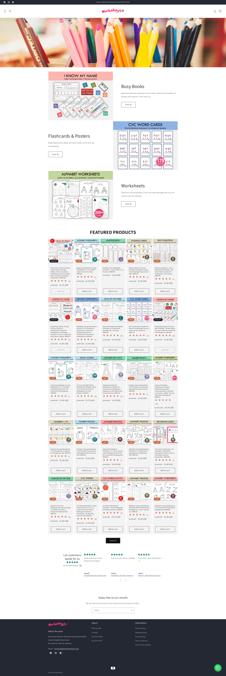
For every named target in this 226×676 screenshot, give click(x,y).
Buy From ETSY (97, 637)
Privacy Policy (140, 637)
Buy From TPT (97, 641)
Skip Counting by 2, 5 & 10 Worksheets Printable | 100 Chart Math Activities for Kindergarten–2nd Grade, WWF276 (164, 272)
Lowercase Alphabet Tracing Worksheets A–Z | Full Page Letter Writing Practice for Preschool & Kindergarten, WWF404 (60, 389)
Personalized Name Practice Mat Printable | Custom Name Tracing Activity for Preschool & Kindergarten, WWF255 (165, 329)
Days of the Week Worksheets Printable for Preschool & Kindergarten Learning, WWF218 (113, 329)
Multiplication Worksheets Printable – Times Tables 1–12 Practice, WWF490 (113, 270)
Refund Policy (140, 628)
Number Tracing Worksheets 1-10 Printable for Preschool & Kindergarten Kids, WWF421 (61, 451)
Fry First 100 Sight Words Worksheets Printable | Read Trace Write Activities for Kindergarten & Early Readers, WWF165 (86, 389)
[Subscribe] (131, 610)
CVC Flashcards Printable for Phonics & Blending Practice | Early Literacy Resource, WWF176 (139, 329)
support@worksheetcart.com (66, 648)
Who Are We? (97, 628)
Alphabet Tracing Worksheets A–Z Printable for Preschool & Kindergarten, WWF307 (165, 508)
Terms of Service (141, 641)
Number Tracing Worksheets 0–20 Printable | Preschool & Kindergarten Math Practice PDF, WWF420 (86, 452)
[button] (5, 11)
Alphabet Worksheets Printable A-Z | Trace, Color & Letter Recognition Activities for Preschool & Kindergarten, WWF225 (113, 453)
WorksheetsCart (58, 672)
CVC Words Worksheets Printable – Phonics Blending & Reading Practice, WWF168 (113, 508)
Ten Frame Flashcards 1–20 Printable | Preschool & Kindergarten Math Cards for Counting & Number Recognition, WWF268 (164, 453)
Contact (95, 632)
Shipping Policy (141, 632)
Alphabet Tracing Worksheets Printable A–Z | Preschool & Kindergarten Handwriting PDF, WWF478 (139, 452)
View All (128, 104)
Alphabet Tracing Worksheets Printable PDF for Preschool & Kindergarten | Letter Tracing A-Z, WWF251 (139, 509)
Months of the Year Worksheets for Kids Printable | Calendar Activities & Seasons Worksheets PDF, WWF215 (61, 510)
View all (113, 540)
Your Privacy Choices (143, 645)
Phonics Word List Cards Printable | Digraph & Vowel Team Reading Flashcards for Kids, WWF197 (139, 271)
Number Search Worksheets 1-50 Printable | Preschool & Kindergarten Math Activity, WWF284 (138, 388)
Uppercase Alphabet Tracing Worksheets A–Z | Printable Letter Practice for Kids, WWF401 (86, 271)
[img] (72, 562)
